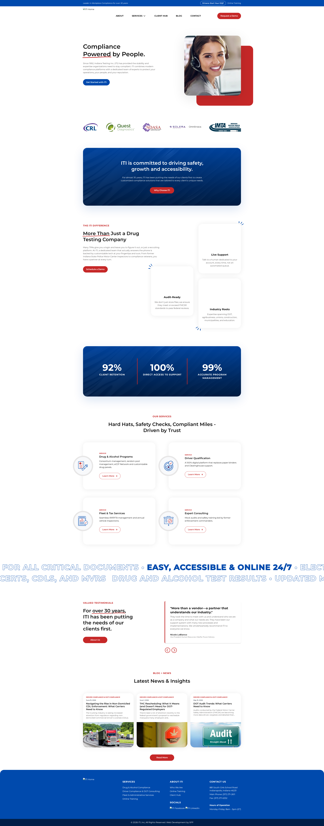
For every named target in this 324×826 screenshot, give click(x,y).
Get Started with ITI (96, 82)
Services (137, 16)
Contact (195, 16)
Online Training (234, 3)
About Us (95, 640)
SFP (191, 822)
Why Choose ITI (162, 190)
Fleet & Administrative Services (138, 795)
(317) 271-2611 (229, 794)
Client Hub (161, 16)
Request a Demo (229, 16)
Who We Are (176, 787)
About (120, 16)
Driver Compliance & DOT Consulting (141, 791)
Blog (179, 16)
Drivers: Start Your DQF (213, 3)
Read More (162, 757)
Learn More (108, 476)
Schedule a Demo (95, 269)
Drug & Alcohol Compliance (136, 787)
